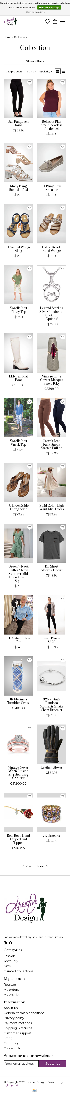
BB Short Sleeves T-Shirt (52, 568)
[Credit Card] (34, 1090)
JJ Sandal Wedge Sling (18, 249)
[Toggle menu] (62, 21)
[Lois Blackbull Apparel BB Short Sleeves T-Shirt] (51, 543)
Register (10, 984)
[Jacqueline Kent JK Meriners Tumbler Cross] (18, 675)
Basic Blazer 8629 (51, 640)
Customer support (18, 1033)
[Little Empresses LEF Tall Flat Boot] (18, 352)
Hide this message (49, 7)
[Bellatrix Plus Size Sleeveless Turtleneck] (51, 98)
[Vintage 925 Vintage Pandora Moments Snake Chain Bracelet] (51, 675)
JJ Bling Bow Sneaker (51, 188)
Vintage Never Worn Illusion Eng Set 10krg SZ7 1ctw (18, 773)
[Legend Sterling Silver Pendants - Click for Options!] (51, 284)
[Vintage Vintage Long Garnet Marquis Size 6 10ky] (51, 352)
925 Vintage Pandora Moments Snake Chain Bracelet (51, 704)
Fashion (9, 956)
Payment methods (18, 1023)
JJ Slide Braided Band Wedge (51, 249)
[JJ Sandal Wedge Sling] (18, 223)
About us (11, 1008)
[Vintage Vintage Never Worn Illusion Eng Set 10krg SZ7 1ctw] (18, 744)
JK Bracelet (51, 836)
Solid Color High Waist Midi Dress (51, 507)
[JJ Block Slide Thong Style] (18, 482)
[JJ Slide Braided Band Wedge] (51, 223)
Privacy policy (14, 1018)
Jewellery (11, 961)
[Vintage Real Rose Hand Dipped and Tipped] (18, 812)
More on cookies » (35, 12)
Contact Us (12, 1048)
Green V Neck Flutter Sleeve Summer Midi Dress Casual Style (18, 574)
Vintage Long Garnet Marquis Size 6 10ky (51, 380)
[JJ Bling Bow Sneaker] (51, 162)
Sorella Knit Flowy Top (18, 310)
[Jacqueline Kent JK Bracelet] (51, 812)
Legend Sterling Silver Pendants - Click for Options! (51, 313)
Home (7, 36)
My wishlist (12, 994)
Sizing (8, 1038)
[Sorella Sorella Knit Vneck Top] (18, 417)
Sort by (31, 71)
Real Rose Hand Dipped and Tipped (18, 839)
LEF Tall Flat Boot (18, 378)
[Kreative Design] (11, 21)
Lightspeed (11, 1084)
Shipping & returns (18, 1028)
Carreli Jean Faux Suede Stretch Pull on (51, 444)
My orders (11, 989)
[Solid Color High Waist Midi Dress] (51, 482)
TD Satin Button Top (18, 640)
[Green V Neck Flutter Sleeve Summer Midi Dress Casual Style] (18, 543)
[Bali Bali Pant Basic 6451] (18, 98)
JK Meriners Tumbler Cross (18, 701)
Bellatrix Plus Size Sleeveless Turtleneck (52, 125)
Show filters (35, 61)
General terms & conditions (24, 1013)
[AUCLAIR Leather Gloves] (51, 744)
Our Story (11, 1043)
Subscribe (52, 1063)
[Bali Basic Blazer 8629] (51, 614)
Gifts (7, 966)
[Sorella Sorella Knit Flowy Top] (18, 284)
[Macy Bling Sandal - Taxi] (18, 162)
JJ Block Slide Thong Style (18, 507)
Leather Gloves (52, 768)
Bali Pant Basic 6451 (18, 123)
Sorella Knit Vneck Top (18, 443)
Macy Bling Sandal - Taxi (18, 188)
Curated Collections (18, 971)
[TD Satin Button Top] (18, 614)
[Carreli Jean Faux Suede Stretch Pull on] (51, 417)
